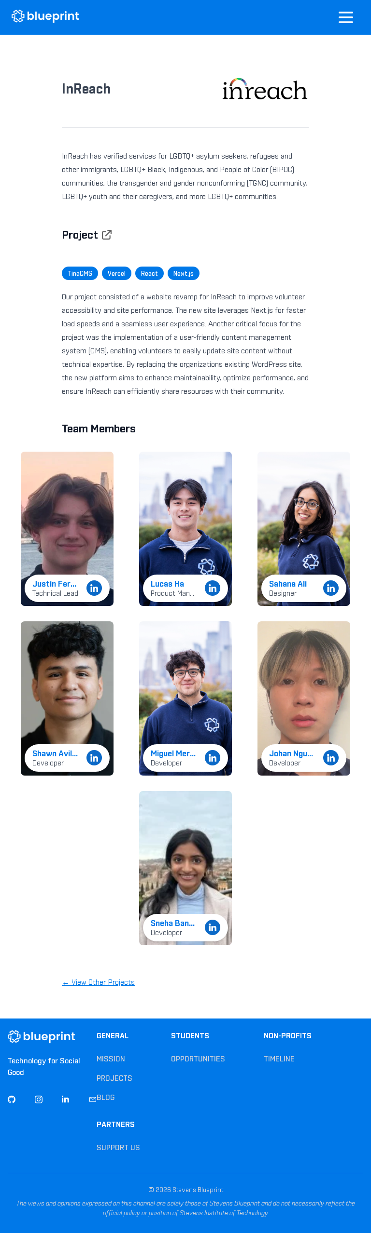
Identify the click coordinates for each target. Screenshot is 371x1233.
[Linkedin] (66, 1099)
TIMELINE (279, 1058)
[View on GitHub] (107, 235)
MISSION (111, 1058)
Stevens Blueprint (197, 1189)
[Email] (93, 1099)
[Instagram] (39, 1099)
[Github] (11, 1099)
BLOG (105, 1097)
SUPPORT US (118, 1147)
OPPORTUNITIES (198, 1058)
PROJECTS (114, 1078)
